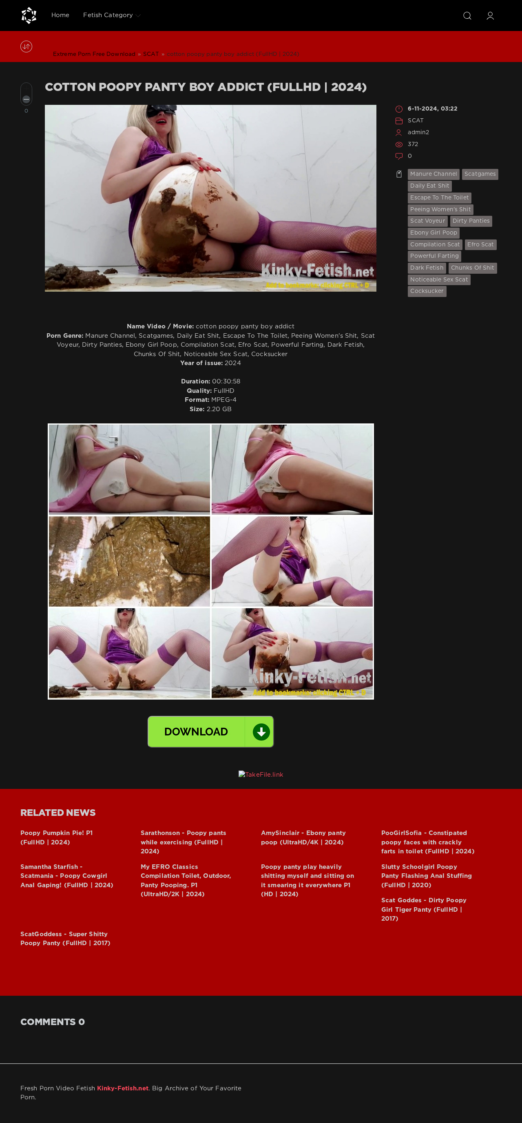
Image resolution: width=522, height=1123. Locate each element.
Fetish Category (108, 15)
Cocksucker (427, 291)
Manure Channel (433, 174)
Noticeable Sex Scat (439, 279)
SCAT (415, 120)
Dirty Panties (471, 221)
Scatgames (480, 174)
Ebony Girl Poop (433, 232)
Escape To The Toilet (439, 197)
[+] (26, 88)
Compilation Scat (435, 244)
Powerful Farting (434, 256)
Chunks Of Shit (473, 268)
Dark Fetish (426, 268)
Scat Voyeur (427, 221)
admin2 (418, 132)
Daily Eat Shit (429, 186)
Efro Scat (480, 244)
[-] (26, 99)
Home (60, 15)
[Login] (490, 15)
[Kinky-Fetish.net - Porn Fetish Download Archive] (28, 15)
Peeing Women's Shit (440, 209)
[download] (211, 732)
